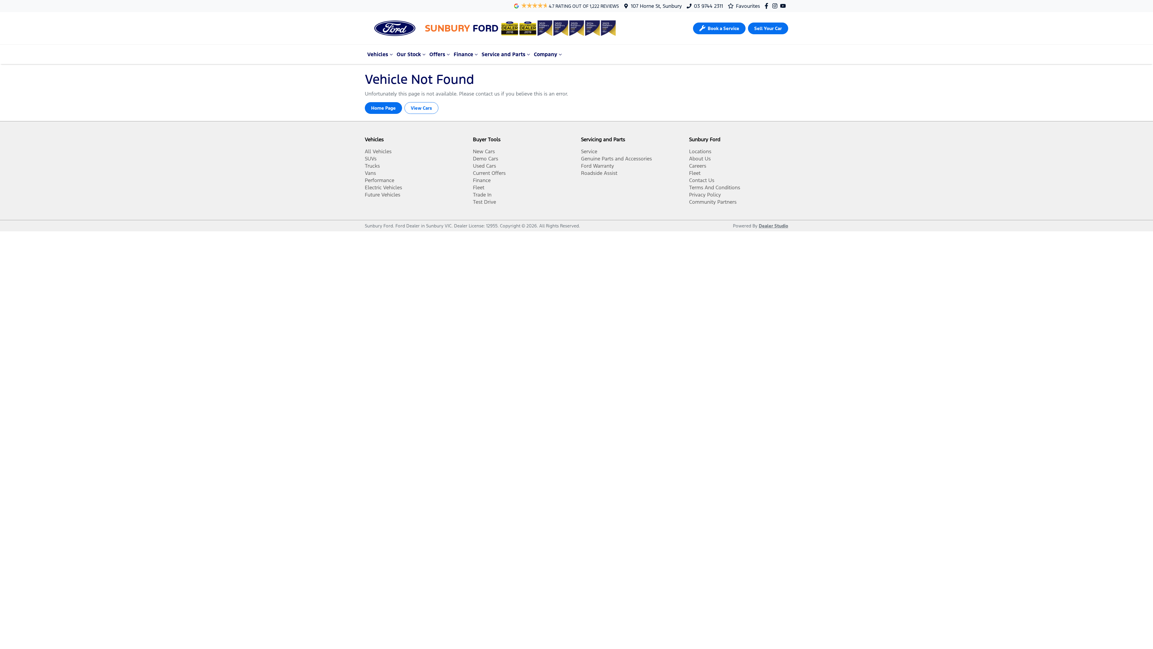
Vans (370, 173)
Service (589, 151)
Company (545, 54)
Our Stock (409, 54)
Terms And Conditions (714, 187)
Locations (700, 151)
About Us (700, 158)
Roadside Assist (599, 173)
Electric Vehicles (383, 187)
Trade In (482, 194)
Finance (463, 54)
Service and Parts (503, 54)
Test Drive (484, 202)
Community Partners (713, 202)
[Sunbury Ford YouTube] (784, 6)
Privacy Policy (705, 194)
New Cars (484, 151)
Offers (437, 54)
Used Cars (484, 166)
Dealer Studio (773, 226)
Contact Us (701, 180)
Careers (697, 166)
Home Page (383, 108)
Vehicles (377, 54)
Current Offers (489, 173)
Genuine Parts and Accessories (616, 158)
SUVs (371, 158)
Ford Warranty (597, 166)
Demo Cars (485, 158)
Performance (379, 180)
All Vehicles (378, 151)
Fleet (478, 187)
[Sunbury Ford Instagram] (776, 6)
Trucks (372, 166)
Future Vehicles (382, 194)
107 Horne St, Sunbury (656, 6)
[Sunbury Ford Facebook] (768, 6)
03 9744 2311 (708, 6)
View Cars (421, 108)
